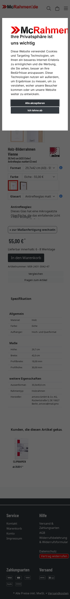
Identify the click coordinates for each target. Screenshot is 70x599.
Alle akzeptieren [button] (35, 103)
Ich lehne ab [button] (35, 110)
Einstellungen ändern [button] (35, 117)
